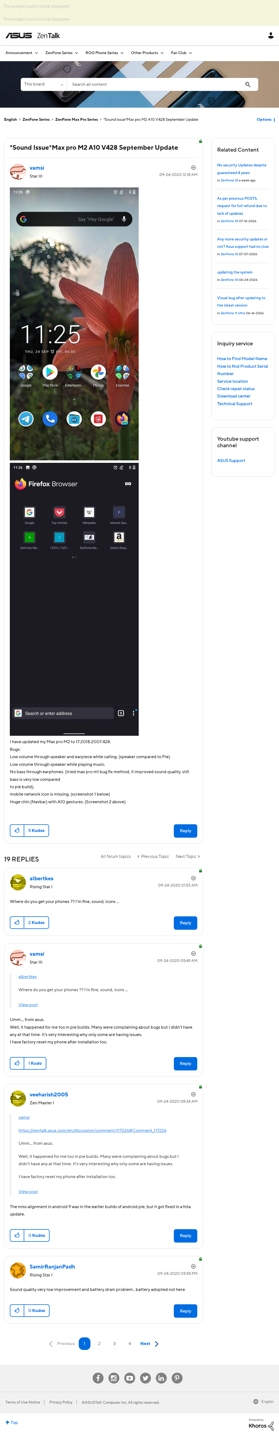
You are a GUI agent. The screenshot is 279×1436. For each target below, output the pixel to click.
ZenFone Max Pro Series (76, 119)
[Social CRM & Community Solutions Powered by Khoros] (261, 1424)
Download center (234, 396)
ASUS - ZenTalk (32, 35)
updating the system (235, 272)
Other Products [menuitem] (144, 53)
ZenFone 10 (229, 180)
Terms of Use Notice (22, 1402)
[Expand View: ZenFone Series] (76, 53)
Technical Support (234, 404)
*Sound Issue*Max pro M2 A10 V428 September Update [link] (151, 119)
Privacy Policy (60, 1402)
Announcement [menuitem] (18, 53)
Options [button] (264, 119)
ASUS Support (231, 460)
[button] (17, 830)
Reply (185, 831)
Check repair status (236, 389)
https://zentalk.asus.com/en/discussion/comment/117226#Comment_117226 (92, 1130)
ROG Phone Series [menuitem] (102, 53)
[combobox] (162, 84)
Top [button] (14, 1422)
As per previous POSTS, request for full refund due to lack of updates (242, 206)
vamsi (24, 1117)
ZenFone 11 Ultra (233, 313)
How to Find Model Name (242, 358)
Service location (232, 381)
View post (28, 1005)
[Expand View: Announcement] (36, 53)
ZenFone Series (36, 119)
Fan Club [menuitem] (178, 53)
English (10, 119)
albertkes (28, 976)
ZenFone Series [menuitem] (59, 53)
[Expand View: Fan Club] (190, 53)
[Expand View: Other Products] (162, 53)
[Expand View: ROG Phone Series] (122, 53)
